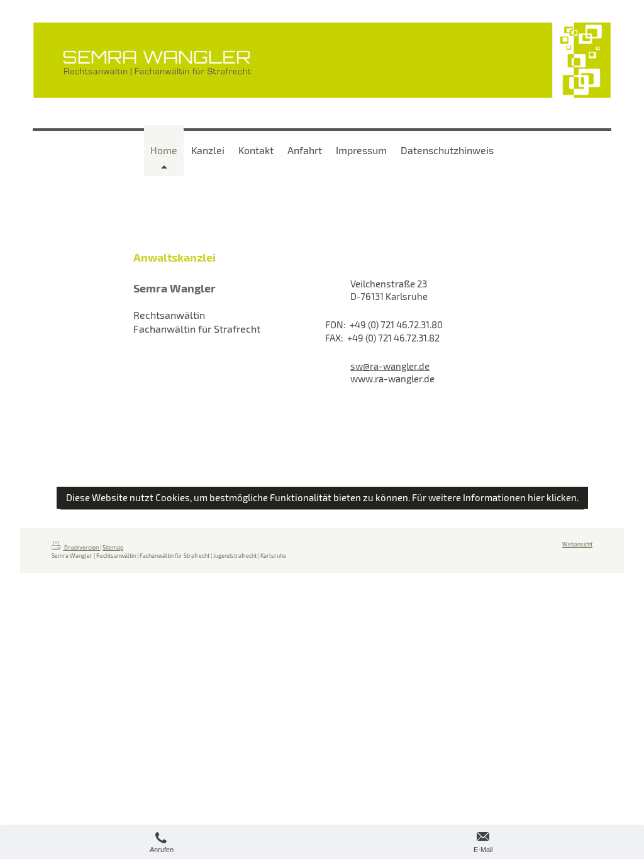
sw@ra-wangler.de (390, 366)
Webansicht (577, 544)
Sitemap (113, 547)
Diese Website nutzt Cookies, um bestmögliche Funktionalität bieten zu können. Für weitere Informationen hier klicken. (322, 497)
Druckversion (81, 547)
